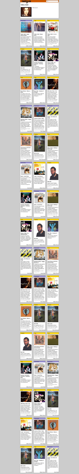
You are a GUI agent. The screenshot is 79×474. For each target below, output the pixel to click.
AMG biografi (35, 7)
